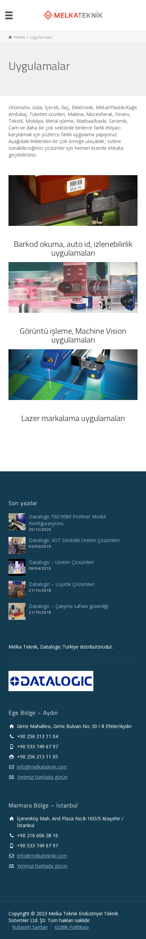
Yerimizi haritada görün (42, 777)
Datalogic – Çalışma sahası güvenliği (68, 606)
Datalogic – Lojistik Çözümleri (61, 584)
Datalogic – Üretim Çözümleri (61, 562)
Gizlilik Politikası (72, 927)
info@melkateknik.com (42, 767)
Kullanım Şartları (30, 927)
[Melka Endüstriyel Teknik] (73, 14)
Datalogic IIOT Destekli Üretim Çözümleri (74, 540)
